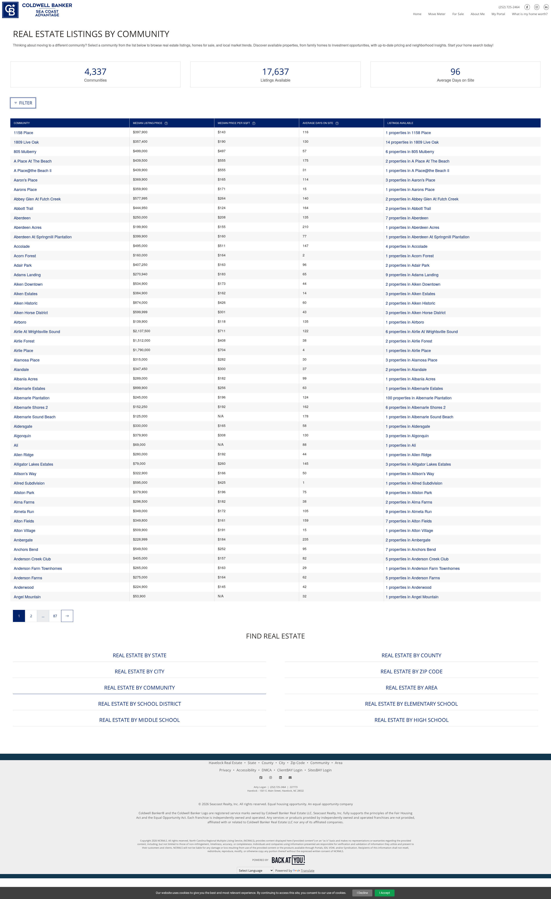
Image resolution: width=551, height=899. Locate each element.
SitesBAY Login (320, 770)
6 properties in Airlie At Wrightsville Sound (422, 331)
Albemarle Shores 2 (31, 407)
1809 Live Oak (26, 142)
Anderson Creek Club (32, 558)
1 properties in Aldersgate (408, 426)
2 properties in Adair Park (407, 265)
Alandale (21, 369)
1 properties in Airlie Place (408, 350)
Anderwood (24, 587)
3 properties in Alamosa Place (411, 360)
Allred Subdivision (29, 483)
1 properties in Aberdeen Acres (412, 227)
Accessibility (246, 770)
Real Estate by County (411, 655)
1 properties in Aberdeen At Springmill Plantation (427, 236)
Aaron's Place (25, 180)
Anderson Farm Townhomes (38, 568)
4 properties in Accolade (406, 246)
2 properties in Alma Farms (409, 502)
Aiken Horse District (31, 312)
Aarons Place (25, 189)
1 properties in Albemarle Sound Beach (419, 416)
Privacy (225, 770)
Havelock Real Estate (225, 762)
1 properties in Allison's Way (410, 473)
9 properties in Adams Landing (412, 274)
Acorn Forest (25, 255)
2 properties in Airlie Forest (409, 341)
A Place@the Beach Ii (32, 170)
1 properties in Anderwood (408, 587)
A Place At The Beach (33, 161)
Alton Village (24, 530)
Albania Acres (26, 378)
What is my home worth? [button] (530, 14)
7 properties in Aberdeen (407, 217)
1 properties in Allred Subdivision (414, 483)
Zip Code (298, 762)
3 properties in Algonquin (407, 435)
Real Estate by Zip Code (412, 671)
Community (319, 762)
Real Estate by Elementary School (411, 703)
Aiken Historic (25, 303)
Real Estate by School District (139, 703)
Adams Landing (27, 274)
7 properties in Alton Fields (409, 521)
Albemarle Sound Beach (35, 416)
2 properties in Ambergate (408, 539)
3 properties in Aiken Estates (410, 293)
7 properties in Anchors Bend (411, 549)
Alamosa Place (27, 360)
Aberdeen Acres (28, 227)
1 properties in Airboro (405, 322)
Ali (16, 445)
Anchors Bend (26, 549)
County (267, 762)
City (282, 762)
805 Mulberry (25, 151)
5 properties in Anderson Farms (413, 577)
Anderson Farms (28, 577)
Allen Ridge (24, 454)
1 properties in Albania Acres (410, 378)
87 (55, 616)
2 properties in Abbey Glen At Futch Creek (422, 199)
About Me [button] (478, 14)
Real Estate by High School (412, 719)
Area (338, 762)
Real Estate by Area (411, 687)
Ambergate (23, 539)
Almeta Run (24, 511)
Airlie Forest (24, 341)
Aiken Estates (25, 293)
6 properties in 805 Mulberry (410, 151)
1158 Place (23, 132)
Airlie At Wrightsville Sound (37, 331)
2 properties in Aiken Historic (410, 303)
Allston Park (24, 492)
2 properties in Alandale (406, 369)
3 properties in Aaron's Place (410, 180)
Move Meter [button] (437, 14)
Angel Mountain (27, 596)
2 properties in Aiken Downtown (413, 284)
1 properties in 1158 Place (408, 132)
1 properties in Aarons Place (410, 189)
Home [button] (417, 14)
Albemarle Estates (29, 388)
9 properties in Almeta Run (409, 511)
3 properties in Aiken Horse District (416, 312)
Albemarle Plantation (32, 397)
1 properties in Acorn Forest (410, 255)
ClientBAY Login (289, 770)
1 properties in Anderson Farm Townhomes (423, 568)
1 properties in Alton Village (409, 530)
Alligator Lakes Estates (33, 464)
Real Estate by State (139, 655)
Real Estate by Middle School (139, 719)
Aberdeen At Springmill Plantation (43, 236)
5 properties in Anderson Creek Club (417, 558)
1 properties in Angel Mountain (412, 596)
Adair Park (23, 265)
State (252, 762)
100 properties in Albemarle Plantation (419, 397)
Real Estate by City (139, 671)
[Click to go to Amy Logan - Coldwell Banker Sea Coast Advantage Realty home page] (37, 9)
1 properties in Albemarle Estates (414, 388)
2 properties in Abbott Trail (408, 208)
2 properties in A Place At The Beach (417, 161)
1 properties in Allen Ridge (408, 454)
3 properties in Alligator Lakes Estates (418, 464)
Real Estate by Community (139, 687)
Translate (307, 870)
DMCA (267, 770)
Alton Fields (24, 521)
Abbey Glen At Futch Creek (37, 199)
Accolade (22, 246)
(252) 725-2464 (509, 7)
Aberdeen (22, 217)
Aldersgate (23, 426)
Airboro (20, 322)
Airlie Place (23, 350)
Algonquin (22, 435)
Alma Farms (24, 502)
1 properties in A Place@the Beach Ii (417, 170)
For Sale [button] (458, 14)
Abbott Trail (23, 208)
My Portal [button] (498, 14)
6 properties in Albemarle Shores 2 (416, 407)
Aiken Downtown (28, 284)
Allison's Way (25, 473)
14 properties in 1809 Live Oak (412, 142)
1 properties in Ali (401, 445)
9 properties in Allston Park (409, 492)
